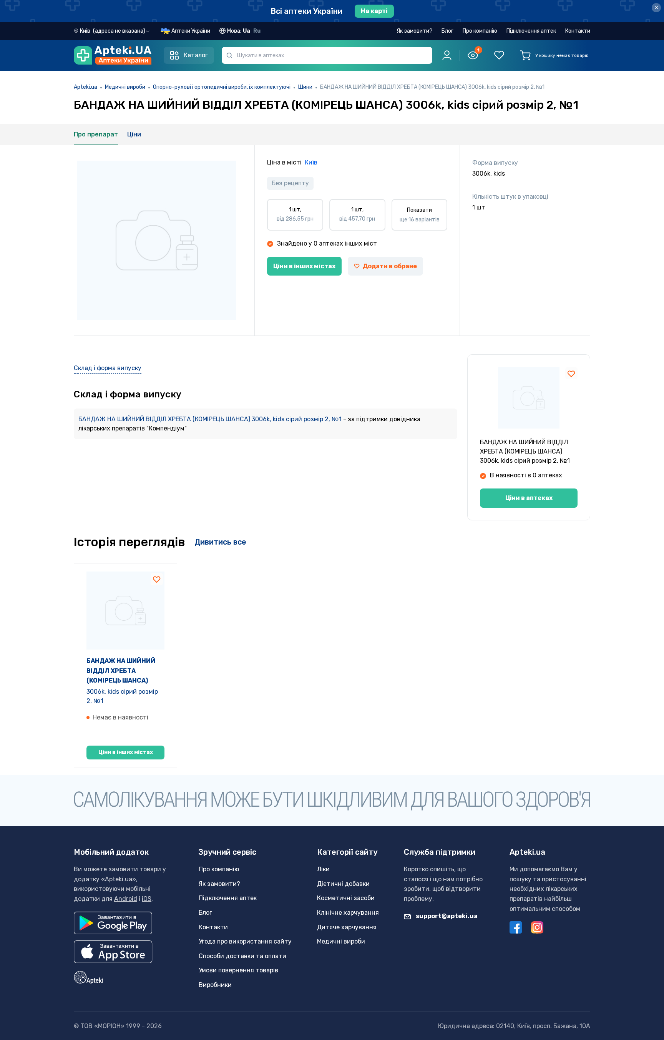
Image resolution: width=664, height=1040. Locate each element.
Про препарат (96, 134)
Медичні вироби (125, 87)
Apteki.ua (85, 87)
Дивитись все (220, 542)
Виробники (215, 984)
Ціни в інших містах (304, 266)
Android (125, 898)
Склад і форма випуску (107, 368)
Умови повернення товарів (238, 970)
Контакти (577, 31)
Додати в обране (390, 266)
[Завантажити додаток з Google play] (113, 923)
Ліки (323, 869)
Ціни (134, 134)
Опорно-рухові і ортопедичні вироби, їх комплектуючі (221, 87)
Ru (257, 31)
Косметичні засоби (346, 898)
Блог (447, 31)
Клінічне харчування (348, 912)
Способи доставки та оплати (242, 956)
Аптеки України (190, 31)
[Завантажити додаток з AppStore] (113, 951)
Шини (305, 87)
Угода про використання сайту (245, 941)
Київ (311, 162)
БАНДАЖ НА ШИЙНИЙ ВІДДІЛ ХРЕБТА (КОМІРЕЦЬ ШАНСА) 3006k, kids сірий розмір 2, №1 (210, 419)
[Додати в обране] (571, 373)
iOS (146, 898)
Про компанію (480, 31)
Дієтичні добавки (343, 883)
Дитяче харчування (347, 927)
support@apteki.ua (446, 916)
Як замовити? (414, 31)
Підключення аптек (531, 31)
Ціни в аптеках (529, 498)
